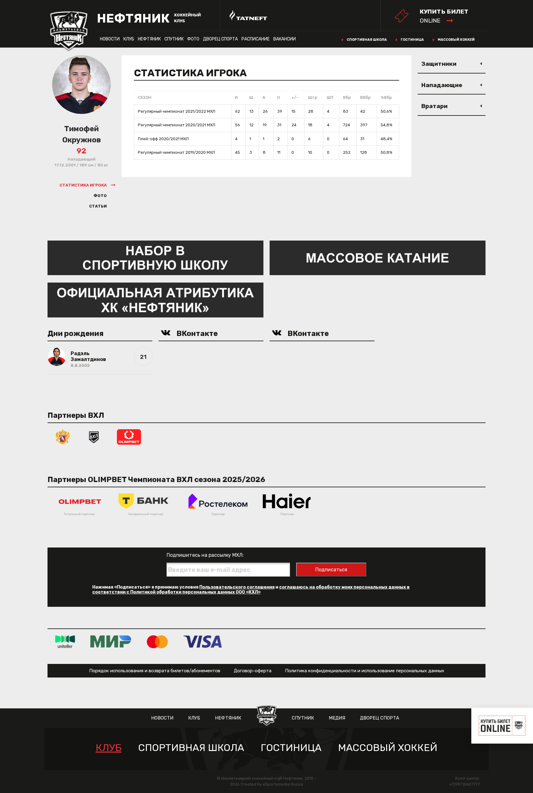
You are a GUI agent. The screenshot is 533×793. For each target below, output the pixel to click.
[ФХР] (63, 436)
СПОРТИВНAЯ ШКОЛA (191, 748)
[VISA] (202, 641)
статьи (98, 206)
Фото (193, 39)
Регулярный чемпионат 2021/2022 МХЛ (176, 111)
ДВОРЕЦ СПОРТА (220, 39)
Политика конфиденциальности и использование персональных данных (364, 670)
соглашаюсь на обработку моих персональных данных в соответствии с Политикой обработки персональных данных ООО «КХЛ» (251, 590)
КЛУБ (128, 39)
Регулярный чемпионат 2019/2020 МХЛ (176, 152)
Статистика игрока (83, 185)
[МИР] (110, 641)
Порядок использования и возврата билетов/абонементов (154, 670)
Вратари (434, 106)
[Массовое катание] (377, 257)
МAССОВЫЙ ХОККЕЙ (387, 748)
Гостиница (412, 40)
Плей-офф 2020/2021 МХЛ (163, 138)
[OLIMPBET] (129, 436)
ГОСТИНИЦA (291, 748)
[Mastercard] (157, 641)
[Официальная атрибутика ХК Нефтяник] (155, 300)
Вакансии (284, 39)
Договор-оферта (252, 670)
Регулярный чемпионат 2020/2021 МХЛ (176, 125)
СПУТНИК (174, 39)
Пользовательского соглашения (237, 587)
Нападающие (441, 85)
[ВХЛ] (93, 436)
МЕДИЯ (337, 718)
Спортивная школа (367, 40)
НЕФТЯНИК (149, 39)
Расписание (256, 39)
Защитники (439, 63)
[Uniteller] (65, 641)
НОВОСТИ (110, 39)
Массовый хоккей (456, 40)
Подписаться (331, 570)
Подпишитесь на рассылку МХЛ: (205, 555)
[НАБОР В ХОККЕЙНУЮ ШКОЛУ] (155, 257)
